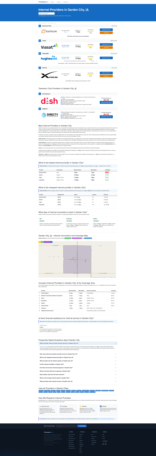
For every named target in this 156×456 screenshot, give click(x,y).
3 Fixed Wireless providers (76, 238)
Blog (92, 434)
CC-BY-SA (108, 277)
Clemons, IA (111, 390)
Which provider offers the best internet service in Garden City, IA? (59, 343)
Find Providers (82, 426)
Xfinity (80, 436)
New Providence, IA (85, 390)
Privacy (45, 444)
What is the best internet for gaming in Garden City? (55, 371)
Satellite (63, 46)
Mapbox (114, 277)
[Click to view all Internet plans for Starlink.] (49, 74)
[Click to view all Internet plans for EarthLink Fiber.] (49, 31)
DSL (40, 242)
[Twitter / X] (106, 444)
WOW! (80, 450)
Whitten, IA (82, 392)
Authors (103, 436)
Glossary (93, 438)
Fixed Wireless (47, 242)
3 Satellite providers (88, 238)
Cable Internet (71, 440)
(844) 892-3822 (107, 102)
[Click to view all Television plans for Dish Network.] (49, 100)
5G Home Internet (72, 438)
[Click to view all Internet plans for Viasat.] (49, 46)
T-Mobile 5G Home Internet (47, 310)
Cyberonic (43, 308)
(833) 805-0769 (106, 44)
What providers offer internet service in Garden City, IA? (56, 381)
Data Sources (93, 440)
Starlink (41, 175)
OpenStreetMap (100, 277)
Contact (103, 438)
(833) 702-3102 (107, 117)
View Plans (106, 32)
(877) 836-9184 (106, 73)
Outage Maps (93, 442)
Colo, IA (54, 392)
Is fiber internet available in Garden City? (52, 364)
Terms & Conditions (50, 444)
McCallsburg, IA (47, 390)
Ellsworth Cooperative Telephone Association (51, 295)
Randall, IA (73, 390)
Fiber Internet (71, 436)
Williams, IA (68, 392)
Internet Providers (72, 434)
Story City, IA (68, 390)
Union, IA (58, 392)
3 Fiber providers (68, 238)
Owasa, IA (50, 392)
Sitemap (92, 444)
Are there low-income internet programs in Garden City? (56, 367)
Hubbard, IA (53, 390)
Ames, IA (77, 392)
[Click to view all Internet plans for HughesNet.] (49, 58)
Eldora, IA (63, 392)
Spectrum (81, 440)
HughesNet (41, 180)
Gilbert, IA (40, 392)
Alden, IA (72, 392)
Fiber (65, 32)
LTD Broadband (45, 293)
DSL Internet (71, 442)
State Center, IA (92, 392)
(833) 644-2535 (106, 58)
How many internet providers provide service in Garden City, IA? (58, 354)
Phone (67, 46)
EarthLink (81, 434)
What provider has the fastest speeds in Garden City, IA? (56, 361)
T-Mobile (80, 446)
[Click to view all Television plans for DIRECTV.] (49, 115)
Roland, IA (58, 390)
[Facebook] (103, 444)
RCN (80, 448)
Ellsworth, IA (79, 390)
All (51, 242)
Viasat (40, 177)
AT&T (80, 438)
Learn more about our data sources (105, 418)
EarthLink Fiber (42, 172)
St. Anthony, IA (98, 390)
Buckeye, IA (92, 390)
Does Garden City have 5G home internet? (52, 374)
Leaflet (93, 277)
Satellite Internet (71, 446)
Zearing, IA (63, 390)
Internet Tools (93, 436)
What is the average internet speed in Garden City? (54, 378)
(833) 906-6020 (106, 29)
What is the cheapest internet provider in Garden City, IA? (56, 357)
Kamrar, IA (86, 392)
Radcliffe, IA (41, 390)
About (103, 434)
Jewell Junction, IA (105, 390)
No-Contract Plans (72, 448)
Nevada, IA (45, 392)
